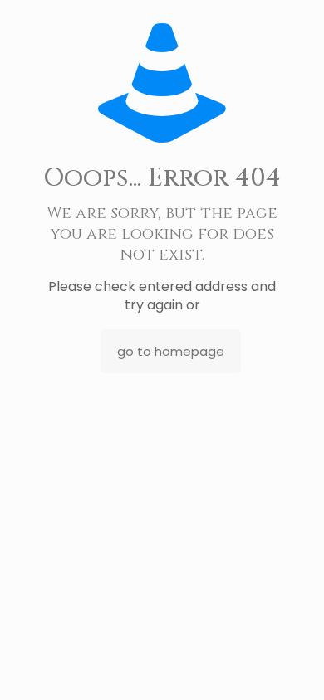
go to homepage (170, 351)
